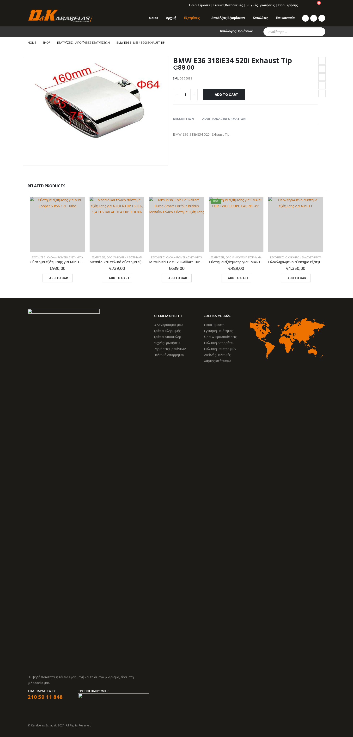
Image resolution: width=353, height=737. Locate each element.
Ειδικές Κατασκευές (228, 5)
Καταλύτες (260, 18)
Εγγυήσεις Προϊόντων (170, 349)
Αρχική (171, 18)
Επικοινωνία (285, 18)
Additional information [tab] (224, 118)
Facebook (322, 61)
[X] (313, 18)
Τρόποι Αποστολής (167, 337)
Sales (153, 18)
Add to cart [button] (59, 278)
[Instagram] (321, 18)
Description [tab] (183, 118)
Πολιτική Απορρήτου (169, 355)
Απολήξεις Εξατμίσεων (228, 18)
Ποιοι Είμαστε (199, 5)
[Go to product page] (57, 224)
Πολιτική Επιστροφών (220, 349)
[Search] (318, 32)
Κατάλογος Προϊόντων (236, 31)
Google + (322, 85)
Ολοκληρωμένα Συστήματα (65, 257)
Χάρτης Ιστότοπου (217, 361)
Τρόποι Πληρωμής (167, 331)
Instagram (321, 725)
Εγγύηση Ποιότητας (218, 331)
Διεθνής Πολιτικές (217, 355)
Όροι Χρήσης (288, 5)
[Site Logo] (60, 16)
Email (322, 93)
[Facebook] (305, 18)
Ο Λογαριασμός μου (168, 325)
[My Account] (305, 5)
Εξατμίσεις (192, 18)
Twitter (322, 69)
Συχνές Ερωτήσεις (260, 5)
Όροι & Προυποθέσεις (220, 337)
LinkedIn (322, 77)
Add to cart (226, 94)
